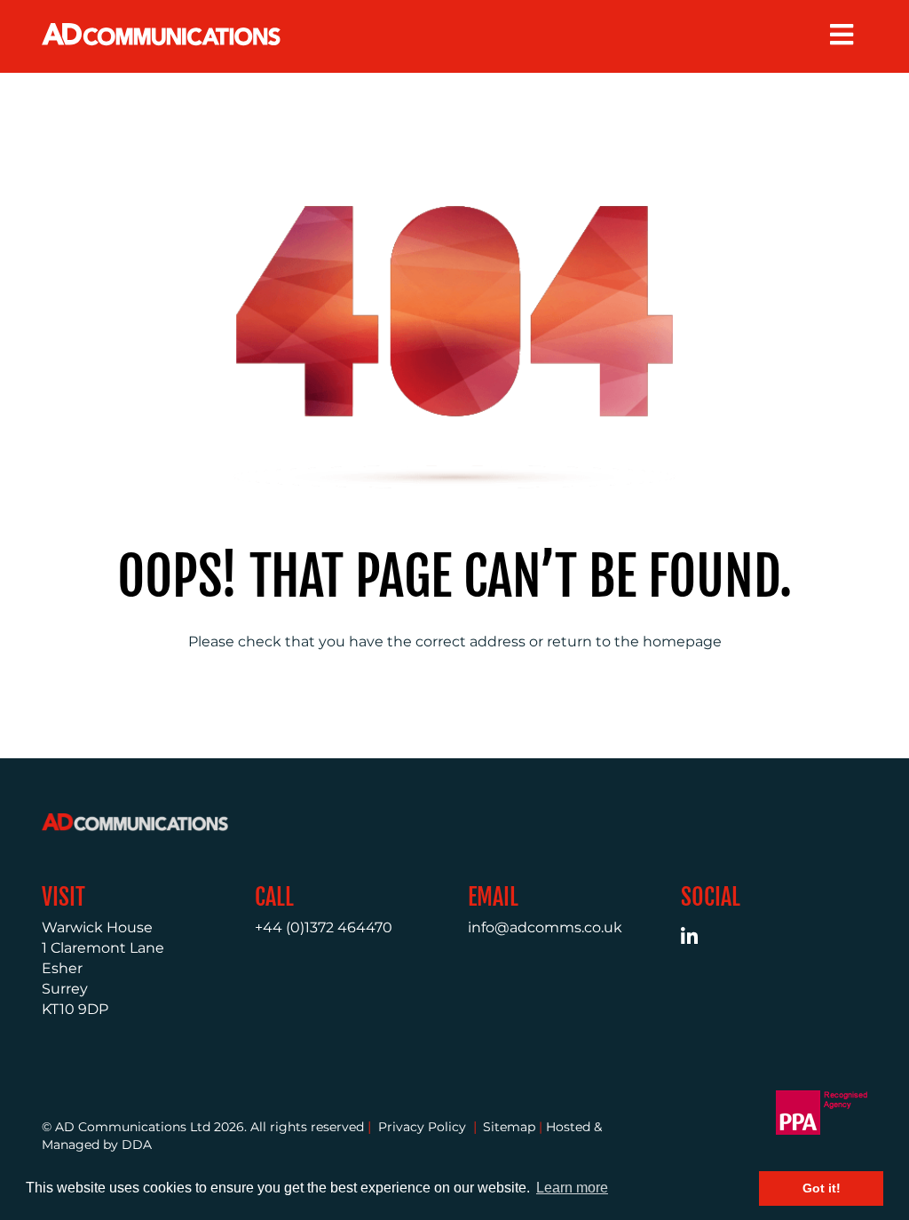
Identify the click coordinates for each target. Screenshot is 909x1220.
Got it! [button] (821, 1188)
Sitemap (509, 1127)
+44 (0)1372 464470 (323, 927)
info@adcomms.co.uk (545, 927)
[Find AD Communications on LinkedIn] (699, 939)
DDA (137, 1145)
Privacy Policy (422, 1127)
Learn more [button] (572, 1187)
